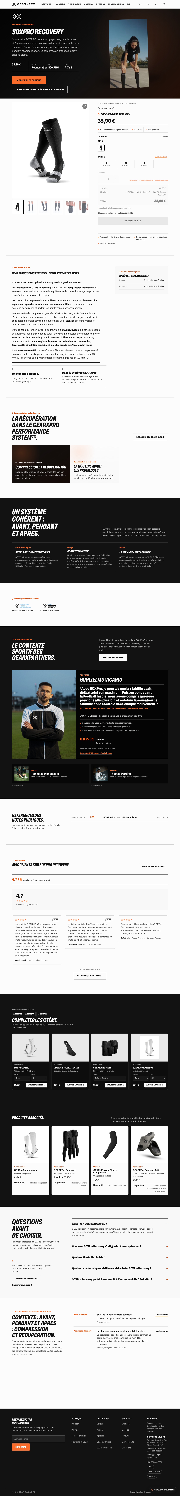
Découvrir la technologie (150, 437)
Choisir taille (133, 221)
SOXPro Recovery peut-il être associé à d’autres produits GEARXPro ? (112, 1279)
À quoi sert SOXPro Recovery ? (89, 1223)
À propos (100, 4)
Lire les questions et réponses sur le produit (40, 90)
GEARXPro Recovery (103, 1068)
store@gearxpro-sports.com (154, 1456)
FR (140, 4)
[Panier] (164, 4)
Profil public (92, 748)
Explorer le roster (113, 657)
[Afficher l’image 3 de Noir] (44, 207)
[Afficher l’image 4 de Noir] (57, 207)
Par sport (75, 1424)
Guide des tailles (161, 157)
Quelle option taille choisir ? (88, 1257)
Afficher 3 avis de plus (89, 976)
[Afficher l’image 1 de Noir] (18, 207)
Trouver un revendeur (22, 1285)
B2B (129, 4)
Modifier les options (29, 80)
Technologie (74, 4)
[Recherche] (148, 4)
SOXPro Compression (143, 1068)
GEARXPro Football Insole (66, 1068)
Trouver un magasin (79, 1442)
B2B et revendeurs (104, 1448)
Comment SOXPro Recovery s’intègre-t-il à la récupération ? (106, 1246)
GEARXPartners (116, 4)
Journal (88, 4)
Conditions (126, 1448)
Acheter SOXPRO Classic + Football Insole (96, 753)
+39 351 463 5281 (154, 1462)
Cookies (125, 1430)
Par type (74, 1430)
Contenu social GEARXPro (106, 748)
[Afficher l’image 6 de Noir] (83, 207)
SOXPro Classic (21, 1068)
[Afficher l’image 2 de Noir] (31, 207)
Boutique (47, 4)
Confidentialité (128, 1442)
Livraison (126, 1424)
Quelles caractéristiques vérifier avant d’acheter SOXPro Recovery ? (111, 1268)
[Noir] (101, 148)
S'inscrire (20, 1447)
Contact (100, 1424)
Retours (125, 1436)
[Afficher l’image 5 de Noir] (70, 207)
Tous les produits (78, 1436)
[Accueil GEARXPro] (23, 4)
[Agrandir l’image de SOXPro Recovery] (50, 150)
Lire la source (161, 1314)
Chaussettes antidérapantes (108, 103)
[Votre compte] (156, 4)
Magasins (60, 4)
